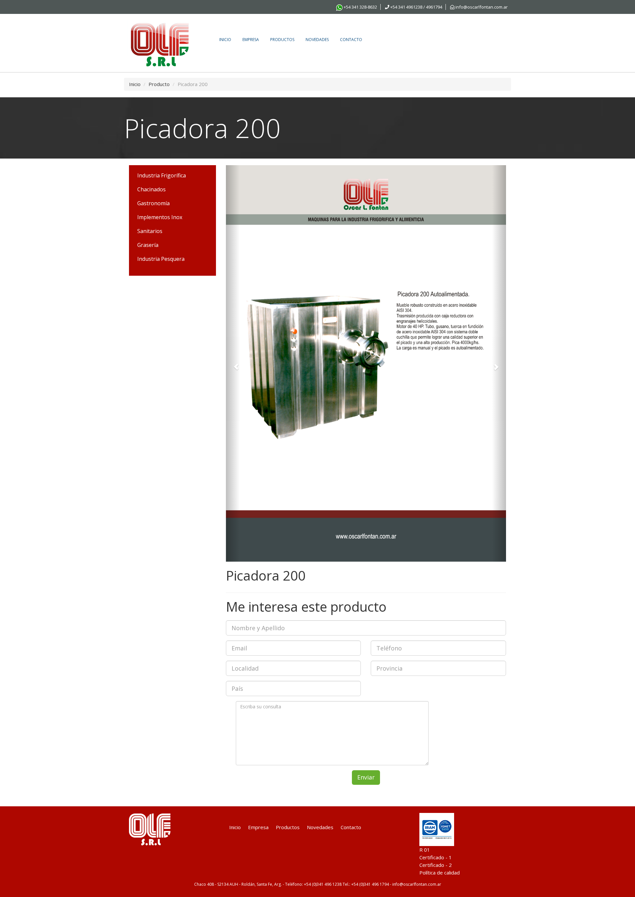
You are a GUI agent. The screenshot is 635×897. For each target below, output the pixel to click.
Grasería (147, 245)
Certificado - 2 (435, 865)
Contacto (351, 39)
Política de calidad (439, 872)
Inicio (225, 39)
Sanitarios (149, 231)
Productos (282, 39)
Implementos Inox (159, 217)
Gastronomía (153, 203)
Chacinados (151, 189)
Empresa (250, 39)
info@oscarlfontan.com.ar (481, 7)
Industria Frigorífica (161, 175)
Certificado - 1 (435, 857)
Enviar (366, 777)
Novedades (317, 39)
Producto (159, 84)
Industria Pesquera (161, 258)
